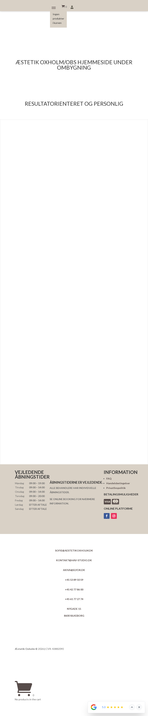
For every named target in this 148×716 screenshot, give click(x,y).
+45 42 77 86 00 (74, 589)
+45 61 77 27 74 (74, 599)
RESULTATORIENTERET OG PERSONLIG (74, 104)
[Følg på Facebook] (107, 516)
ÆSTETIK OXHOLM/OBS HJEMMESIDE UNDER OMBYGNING (74, 65)
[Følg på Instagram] (114, 516)
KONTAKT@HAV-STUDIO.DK (74, 560)
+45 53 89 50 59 (74, 579)
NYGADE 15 (74, 608)
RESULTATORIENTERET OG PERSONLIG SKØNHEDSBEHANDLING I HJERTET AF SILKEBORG (74, 85)
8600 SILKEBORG (74, 615)
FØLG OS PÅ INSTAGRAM (76, 457)
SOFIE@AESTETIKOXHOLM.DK (74, 550)
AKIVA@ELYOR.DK (74, 570)
